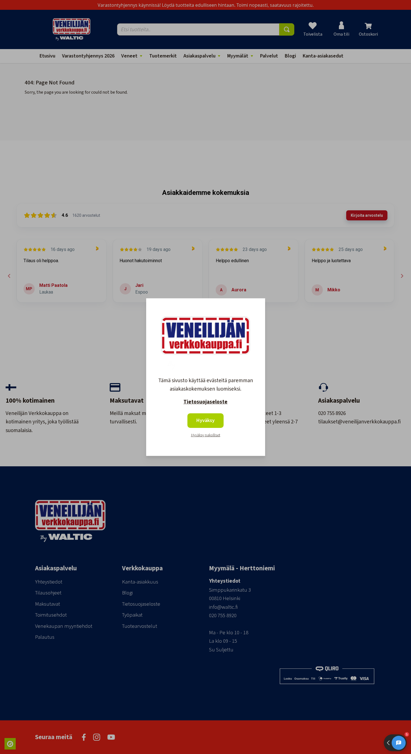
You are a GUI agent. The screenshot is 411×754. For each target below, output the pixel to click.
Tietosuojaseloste (205, 402)
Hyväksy (205, 420)
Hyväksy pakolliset (205, 435)
